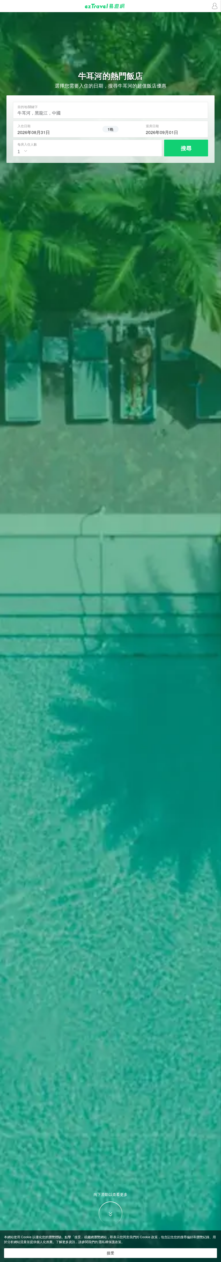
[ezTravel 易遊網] (110, 6)
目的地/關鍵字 (28, 106)
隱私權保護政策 (110, 1241)
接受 (110, 1253)
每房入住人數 (27, 144)
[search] (46, 131)
